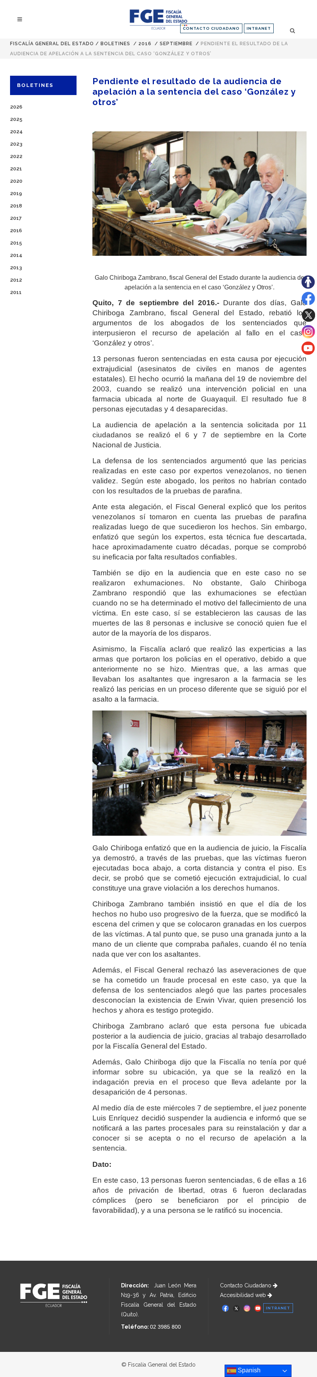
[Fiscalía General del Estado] (158, 19)
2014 (16, 255)
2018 (16, 206)
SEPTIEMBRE (176, 43)
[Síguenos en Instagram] (308, 336)
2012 (16, 280)
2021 (16, 169)
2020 (16, 181)
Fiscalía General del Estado (52, 43)
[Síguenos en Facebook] (308, 303)
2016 (145, 43)
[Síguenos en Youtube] (308, 353)
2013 (16, 267)
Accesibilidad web (244, 1295)
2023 (16, 144)
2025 (16, 119)
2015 (16, 243)
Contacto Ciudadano (246, 1285)
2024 (16, 131)
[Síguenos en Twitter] (308, 320)
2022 (16, 156)
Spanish (248, 1370)
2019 (16, 193)
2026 (16, 107)
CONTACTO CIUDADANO (211, 28)
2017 (16, 218)
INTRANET (259, 28)
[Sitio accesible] (308, 287)
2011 (16, 292)
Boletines (115, 43)
